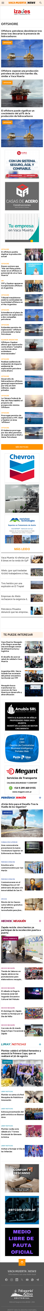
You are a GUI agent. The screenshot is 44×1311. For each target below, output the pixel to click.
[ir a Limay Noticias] (13, 1044)
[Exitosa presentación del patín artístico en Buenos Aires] (34, 1109)
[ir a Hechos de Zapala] (13, 921)
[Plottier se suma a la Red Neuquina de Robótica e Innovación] (34, 1091)
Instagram (11, 1280)
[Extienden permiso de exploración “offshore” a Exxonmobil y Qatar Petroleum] (34, 325)
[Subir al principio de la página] (22, 1262)
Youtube (27, 1280)
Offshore (7, 43)
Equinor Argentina (9, 340)
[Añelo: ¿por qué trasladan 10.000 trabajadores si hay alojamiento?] (37, 569)
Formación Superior (9, 842)
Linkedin (16, 1280)
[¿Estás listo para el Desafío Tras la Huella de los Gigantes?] (22, 810)
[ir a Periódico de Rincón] (13, 797)
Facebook (6, 1280)
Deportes (7, 812)
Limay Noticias (7, 1091)
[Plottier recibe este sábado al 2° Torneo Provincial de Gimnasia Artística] (34, 1126)
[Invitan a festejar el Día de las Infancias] (34, 1146)
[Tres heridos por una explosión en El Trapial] (37, 582)
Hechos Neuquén (8, 968)
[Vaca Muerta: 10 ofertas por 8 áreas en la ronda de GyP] (37, 556)
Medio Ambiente (10, 938)
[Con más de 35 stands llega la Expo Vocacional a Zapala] (34, 1025)
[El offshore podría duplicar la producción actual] (34, 249)
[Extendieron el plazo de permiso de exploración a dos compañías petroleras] (34, 310)
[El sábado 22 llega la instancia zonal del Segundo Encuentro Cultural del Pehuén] (34, 988)
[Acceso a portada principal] (22, 3)
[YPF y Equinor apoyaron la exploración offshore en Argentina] (34, 281)
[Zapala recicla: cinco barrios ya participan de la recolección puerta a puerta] (22, 936)
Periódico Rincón (8, 862)
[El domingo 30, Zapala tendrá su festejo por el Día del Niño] (34, 1008)
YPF (2, 281)
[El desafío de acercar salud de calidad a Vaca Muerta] (34, 657)
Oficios (4, 899)
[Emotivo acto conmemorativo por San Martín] (34, 862)
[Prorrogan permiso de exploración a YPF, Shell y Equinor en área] (34, 413)
